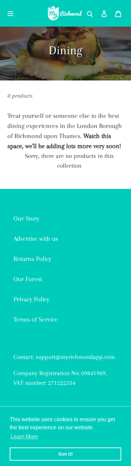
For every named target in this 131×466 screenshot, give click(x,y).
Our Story (26, 218)
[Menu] (10, 13)
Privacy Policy (31, 299)
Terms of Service (35, 319)
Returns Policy (32, 259)
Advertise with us (35, 238)
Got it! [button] (65, 454)
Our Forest (27, 279)
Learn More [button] (24, 436)
